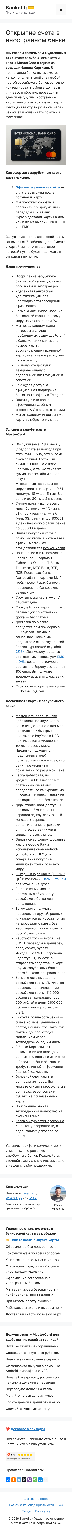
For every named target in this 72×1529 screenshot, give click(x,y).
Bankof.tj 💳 (20, 7)
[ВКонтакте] (8, 1479)
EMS (60, 657)
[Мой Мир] (40, 1479)
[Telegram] (19, 1479)
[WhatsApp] (35, 1479)
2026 (15, 1518)
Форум (26, 1511)
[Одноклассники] (13, 1479)
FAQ (60, 1505)
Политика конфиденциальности (31, 1505)
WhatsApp (14, 1198)
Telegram (29, 1193)
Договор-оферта (36, 1499)
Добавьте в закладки (28, 1429)
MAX (33, 1198)
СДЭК (20, 652)
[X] (24, 1479)
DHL (21, 661)
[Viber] (29, 1479)
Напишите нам (54, 879)
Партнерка (42, 1511)
